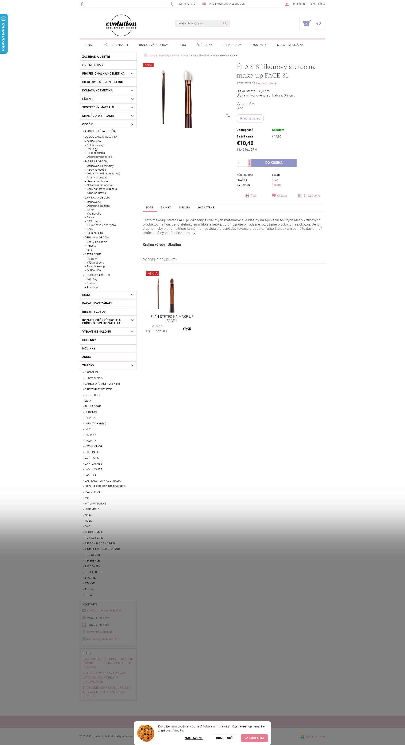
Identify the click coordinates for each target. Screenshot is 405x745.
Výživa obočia (95, 262)
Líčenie (87, 99)
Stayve (90, 583)
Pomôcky (93, 287)
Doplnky (89, 340)
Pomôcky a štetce (98, 275)
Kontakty (259, 44)
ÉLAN (88, 400)
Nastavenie (194, 738)
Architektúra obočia (100, 131)
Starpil (90, 577)
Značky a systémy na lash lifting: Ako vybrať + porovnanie (104, 677)
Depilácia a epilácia (98, 115)
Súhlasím (256, 738)
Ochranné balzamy (98, 205)
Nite (89, 249)
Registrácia (317, 4)
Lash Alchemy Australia (103, 480)
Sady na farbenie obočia (102, 188)
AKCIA (86, 357)
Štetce (91, 283)
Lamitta (90, 475)
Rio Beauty (92, 566)
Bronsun (91, 372)
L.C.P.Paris (92, 457)
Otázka (282, 195)
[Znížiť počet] (249, 165)
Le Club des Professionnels (105, 486)
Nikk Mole (92, 509)
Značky (88, 365)
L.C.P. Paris (92, 452)
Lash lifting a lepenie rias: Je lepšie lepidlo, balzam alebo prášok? (107, 663)
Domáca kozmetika (97, 90)
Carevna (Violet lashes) (102, 383)
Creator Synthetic (98, 389)
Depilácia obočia (97, 237)
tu (181, 730)
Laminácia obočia (97, 197)
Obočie (87, 124)
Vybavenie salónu (96, 331)
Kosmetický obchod (99, 632)
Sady (90, 229)
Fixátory (92, 258)
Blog (182, 44)
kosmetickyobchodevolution (104, 639)
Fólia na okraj (95, 232)
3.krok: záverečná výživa (102, 225)
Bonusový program (153, 44)
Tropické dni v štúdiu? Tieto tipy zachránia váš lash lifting (106, 691)
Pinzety (91, 245)
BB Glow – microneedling (102, 82)
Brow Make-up (96, 266)
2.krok (90, 217)
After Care (93, 254)
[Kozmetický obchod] (121, 25)
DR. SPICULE (93, 395)
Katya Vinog (93, 446)
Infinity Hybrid (96, 423)
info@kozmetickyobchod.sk (104, 610)
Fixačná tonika (96, 152)
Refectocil (93, 554)
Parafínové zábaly (97, 303)
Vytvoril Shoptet (315, 736)
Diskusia (185, 207)
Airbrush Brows (96, 192)
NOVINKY (89, 348)
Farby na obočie (97, 169)
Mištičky (92, 279)
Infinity (90, 417)
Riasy (86, 294)
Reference (92, 560)
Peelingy (92, 149)
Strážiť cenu (312, 195)
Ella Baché (93, 406)
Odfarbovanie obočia (100, 185)
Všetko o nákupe (116, 44)
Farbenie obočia (96, 161)
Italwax (90, 440)
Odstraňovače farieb (99, 156)
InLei (88, 429)
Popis (149, 207)
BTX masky (94, 221)
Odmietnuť (224, 738)
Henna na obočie (97, 181)
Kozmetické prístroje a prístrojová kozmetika (101, 321)
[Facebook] (82, 4)
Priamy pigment (97, 177)
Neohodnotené (266, 83)
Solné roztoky (95, 145)
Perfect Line (94, 537)
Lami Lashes (93, 469)
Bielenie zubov (94, 311)
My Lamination (95, 503)
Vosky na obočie (97, 241)
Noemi (89, 520)
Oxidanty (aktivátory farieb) (103, 173)
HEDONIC (91, 412)
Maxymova (92, 492)
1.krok (90, 209)
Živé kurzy (204, 44)
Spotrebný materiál (98, 107)
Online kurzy (232, 44)
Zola (88, 595)
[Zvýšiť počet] (249, 161)
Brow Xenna (94, 377)
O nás (89, 44)
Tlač (253, 195)
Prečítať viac (250, 118)
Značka (166, 207)
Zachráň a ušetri (96, 56)
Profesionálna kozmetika (103, 73)
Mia (87, 497)
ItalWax (90, 434)
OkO (87, 526)
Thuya (89, 589)
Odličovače (94, 141)
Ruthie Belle (94, 572)
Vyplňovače (94, 213)
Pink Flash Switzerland (102, 549)
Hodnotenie (206, 207)
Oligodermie (94, 532)
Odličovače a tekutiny (101, 136)
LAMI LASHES (93, 463)
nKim (88, 515)
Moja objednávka (290, 44)
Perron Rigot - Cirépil (100, 543)
